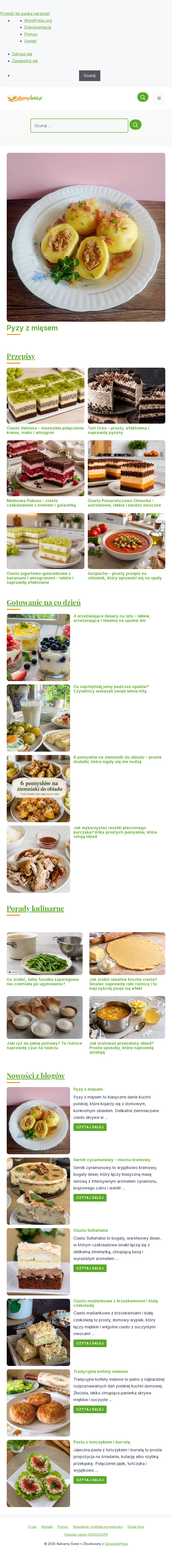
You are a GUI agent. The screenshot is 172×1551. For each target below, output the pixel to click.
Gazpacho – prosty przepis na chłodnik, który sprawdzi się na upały (125, 575)
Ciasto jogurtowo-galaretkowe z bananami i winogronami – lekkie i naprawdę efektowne (40, 578)
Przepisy (21, 356)
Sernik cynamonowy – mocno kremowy (111, 1159)
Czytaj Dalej (90, 1127)
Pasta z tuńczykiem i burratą (101, 1442)
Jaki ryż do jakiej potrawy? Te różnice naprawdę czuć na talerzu (44, 1045)
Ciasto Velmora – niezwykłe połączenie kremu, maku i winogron (45, 430)
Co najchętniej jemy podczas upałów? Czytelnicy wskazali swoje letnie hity (111, 688)
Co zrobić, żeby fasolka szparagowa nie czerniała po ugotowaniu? (43, 981)
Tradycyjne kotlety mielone (100, 1371)
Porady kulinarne (35, 908)
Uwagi (30, 41)
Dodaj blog (135, 1527)
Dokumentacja (37, 27)
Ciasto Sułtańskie (90, 1230)
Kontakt (47, 1527)
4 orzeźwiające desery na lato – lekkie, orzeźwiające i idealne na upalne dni (111, 618)
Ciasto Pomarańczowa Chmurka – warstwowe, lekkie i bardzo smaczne (124, 502)
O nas (32, 1527)
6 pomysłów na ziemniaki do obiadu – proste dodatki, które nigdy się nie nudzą (117, 759)
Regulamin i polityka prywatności (98, 1527)
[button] (143, 98)
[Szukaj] (135, 124)
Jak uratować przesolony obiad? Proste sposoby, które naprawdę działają (121, 1048)
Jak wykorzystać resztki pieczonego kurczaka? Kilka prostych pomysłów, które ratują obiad (115, 832)
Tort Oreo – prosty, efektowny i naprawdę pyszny (118, 430)
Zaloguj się (22, 54)
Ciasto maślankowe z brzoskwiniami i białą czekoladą (115, 1303)
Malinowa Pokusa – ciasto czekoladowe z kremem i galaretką (41, 502)
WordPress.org (38, 20)
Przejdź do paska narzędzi (25, 13)
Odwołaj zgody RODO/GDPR (86, 1534)
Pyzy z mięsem (32, 328)
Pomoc (30, 34)
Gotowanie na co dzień (44, 602)
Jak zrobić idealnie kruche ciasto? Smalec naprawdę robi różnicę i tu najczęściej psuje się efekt (123, 984)
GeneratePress (116, 1544)
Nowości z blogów (36, 1075)
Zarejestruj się (25, 60)
